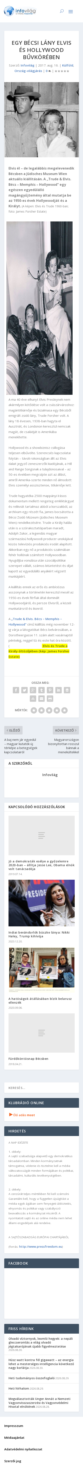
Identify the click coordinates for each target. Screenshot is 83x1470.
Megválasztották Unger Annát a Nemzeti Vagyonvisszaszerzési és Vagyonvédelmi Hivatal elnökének (39, 1402)
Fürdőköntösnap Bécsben (29, 1059)
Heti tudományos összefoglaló (32, 1378)
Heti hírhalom (19, 1388)
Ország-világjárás (28, 71)
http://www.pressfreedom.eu (40, 1247)
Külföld (67, 65)
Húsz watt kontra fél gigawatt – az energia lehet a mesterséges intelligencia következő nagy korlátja (41, 1364)
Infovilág (27, 65)
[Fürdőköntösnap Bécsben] (42, 1033)
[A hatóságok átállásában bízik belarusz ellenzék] (42, 969)
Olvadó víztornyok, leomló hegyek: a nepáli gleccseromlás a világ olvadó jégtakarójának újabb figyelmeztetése (41, 1342)
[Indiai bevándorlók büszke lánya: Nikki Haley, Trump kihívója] (42, 903)
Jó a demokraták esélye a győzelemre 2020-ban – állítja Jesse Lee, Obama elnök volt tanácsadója (42, 865)
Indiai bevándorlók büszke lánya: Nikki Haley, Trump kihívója (39, 934)
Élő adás (22, 1115)
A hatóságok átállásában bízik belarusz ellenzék (40, 1000)
